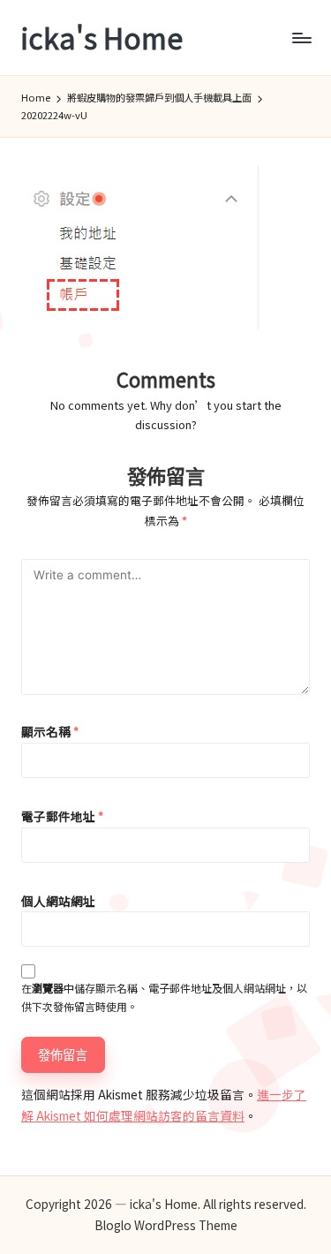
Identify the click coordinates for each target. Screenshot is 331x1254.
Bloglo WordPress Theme (165, 1225)
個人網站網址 (58, 901)
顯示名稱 (50, 731)
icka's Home (102, 37)
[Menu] (301, 37)
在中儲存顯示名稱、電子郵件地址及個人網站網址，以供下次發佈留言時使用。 (164, 997)
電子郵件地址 (62, 816)
